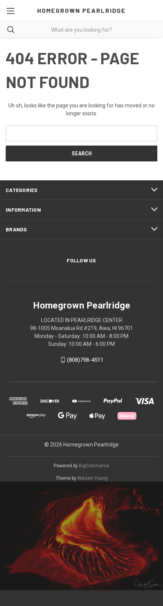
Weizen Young (92, 478)
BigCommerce (94, 465)
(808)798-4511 (85, 359)
